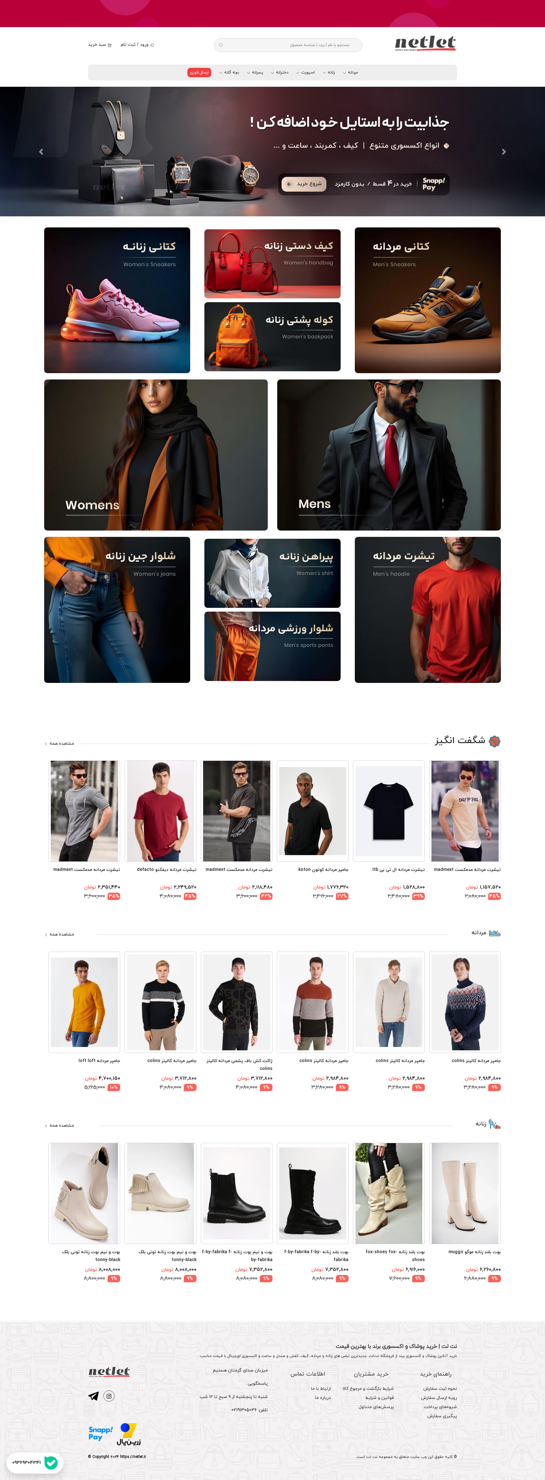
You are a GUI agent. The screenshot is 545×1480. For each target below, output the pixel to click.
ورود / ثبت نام (135, 45)
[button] (41, 151)
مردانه (352, 72)
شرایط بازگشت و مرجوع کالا (368, 1389)
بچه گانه (231, 72)
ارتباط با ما (321, 1389)
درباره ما (323, 1398)
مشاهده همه (61, 744)
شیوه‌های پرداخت (440, 1407)
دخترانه (281, 72)
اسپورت (307, 72)
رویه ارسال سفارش (439, 1398)
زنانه (330, 72)
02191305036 (244, 1410)
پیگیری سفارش (442, 1416)
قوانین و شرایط (379, 1398)
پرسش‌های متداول (376, 1407)
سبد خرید (98, 45)
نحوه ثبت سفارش (440, 1389)
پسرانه (257, 72)
